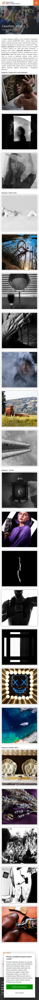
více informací (17, 982)
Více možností (19, 993)
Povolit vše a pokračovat (19, 987)
